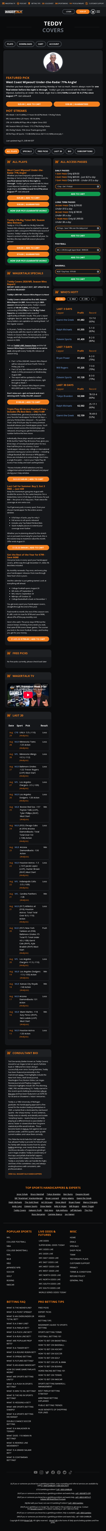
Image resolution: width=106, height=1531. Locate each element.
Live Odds (44, 1240)
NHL (9, 1254)
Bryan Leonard (52, 1198)
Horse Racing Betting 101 (51, 1370)
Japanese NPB (13, 1267)
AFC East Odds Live (48, 1262)
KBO (9, 1263)
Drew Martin (45, 1206)
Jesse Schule (22, 1194)
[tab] (12, 151)
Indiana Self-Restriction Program (53, 1499)
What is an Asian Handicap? (21, 1365)
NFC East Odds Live (49, 1258)
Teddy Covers (20, 1210)
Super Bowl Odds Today (52, 1245)
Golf (9, 1276)
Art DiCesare (47, 1202)
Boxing (10, 1280)
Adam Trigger (88, 1206)
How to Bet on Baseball (51, 1345)
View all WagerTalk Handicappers (25, 1174)
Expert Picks (44, 1312)
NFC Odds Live (46, 1249)
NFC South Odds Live (49, 1283)
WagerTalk (28, 1520)
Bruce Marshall (37, 1194)
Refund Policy (77, 1276)
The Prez (88, 1210)
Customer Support (80, 1263)
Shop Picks (75, 1250)
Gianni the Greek (65, 319)
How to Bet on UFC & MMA (52, 1362)
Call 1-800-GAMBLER (64, 1489)
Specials (74, 1246)
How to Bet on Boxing (50, 1366)
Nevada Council (36, 1509)
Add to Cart (78, 193)
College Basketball (17, 1250)
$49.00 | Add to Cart (28, 247)
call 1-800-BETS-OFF (83, 1493)
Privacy (74, 1267)
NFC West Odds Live (49, 1266)
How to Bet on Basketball (52, 1340)
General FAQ (76, 1280)
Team (72, 1254)
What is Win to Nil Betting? (21, 1391)
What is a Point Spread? (19, 1312)
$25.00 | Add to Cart (29, 104)
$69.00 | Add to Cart (28, 547)
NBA (9, 1246)
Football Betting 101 (49, 1336)
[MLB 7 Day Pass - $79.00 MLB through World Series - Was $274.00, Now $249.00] (77, 271)
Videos (41, 1316)
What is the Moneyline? (19, 1307)
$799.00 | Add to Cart (28, 639)
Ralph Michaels (64, 329)
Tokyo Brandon (64, 396)
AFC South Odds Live (49, 1288)
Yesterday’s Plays (79, 1259)
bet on (26, 1129)
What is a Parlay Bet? (18, 1327)
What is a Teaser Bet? (18, 1348)
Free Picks (43, 1307)
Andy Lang (17, 1206)
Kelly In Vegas (60, 1206)
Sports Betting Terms (50, 1332)
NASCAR (10, 1284)
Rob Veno (48, 1210)
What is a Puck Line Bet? (19, 1332)
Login (68, 11)
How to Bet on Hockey (50, 1349)
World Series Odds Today (52, 1292)
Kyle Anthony (62, 1210)
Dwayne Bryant (82, 1194)
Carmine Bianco (55, 1214)
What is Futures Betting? (20, 1360)
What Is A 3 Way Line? (17, 1323)
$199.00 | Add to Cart (28, 402)
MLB (9, 1259)
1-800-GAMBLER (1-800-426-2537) (56, 1485)
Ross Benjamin (38, 1214)
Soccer (10, 1271)
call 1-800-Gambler (83, 1513)
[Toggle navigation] (98, 11)
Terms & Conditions (80, 1271)
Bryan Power (63, 357)
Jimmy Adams (68, 1198)
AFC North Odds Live (49, 1279)
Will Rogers (62, 367)
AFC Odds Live (46, 1253)
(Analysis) (23, 735)
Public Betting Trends (50, 1405)
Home (73, 1237)
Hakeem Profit (35, 1210)
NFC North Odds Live (50, 1275)
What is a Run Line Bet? (19, 1336)
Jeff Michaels (76, 1210)
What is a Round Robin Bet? (21, 1352)
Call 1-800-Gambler (75, 1503)
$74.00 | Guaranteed (28, 254)
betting (11, 1147)
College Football (16, 1241)
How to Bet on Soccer (50, 1353)
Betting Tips (44, 1320)
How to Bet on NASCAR (50, 1379)
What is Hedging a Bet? (19, 1402)
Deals (73, 1241)
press (21, 1075)
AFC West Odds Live (49, 1271)
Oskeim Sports (64, 339)
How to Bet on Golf (49, 1358)
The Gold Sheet (32, 1202)
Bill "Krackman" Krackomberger (29, 1198)
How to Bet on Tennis (50, 1375)
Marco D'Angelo (90, 1202)
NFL (8, 1237)
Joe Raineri (69, 1214)
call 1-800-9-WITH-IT (83, 1497)
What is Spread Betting (19, 1356)
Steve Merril (60, 1202)
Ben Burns (68, 1194)
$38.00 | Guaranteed (76, 104)
